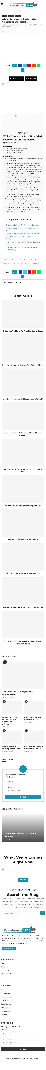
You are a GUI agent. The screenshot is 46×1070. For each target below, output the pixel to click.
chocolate (22, 259)
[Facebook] (7, 1064)
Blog (3, 977)
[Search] (44, 4)
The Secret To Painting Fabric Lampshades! (17, 693)
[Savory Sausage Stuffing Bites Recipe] (12, 737)
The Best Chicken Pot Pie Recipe (23, 540)
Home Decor (6, 997)
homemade (7, 263)
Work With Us (6, 974)
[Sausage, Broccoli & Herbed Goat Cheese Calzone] (23, 416)
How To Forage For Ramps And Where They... (23, 365)
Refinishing (5, 1007)
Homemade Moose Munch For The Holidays (23, 607)
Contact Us (5, 970)
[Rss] (32, 1064)
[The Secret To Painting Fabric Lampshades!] (23, 675)
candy (13, 259)
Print (21, 132)
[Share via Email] (22, 70)
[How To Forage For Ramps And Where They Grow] (23, 348)
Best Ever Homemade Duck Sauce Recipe (33, 747)
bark (5, 259)
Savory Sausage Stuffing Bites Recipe (11, 747)
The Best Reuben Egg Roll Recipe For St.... (23, 506)
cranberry (33, 259)
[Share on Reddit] (34, 65)
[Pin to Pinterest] (29, 65)
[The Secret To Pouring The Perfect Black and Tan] (23, 452)
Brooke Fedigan (16, 25)
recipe (27, 263)
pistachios (18, 263)
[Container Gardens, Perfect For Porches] (23, 828)
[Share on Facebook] (20, 65)
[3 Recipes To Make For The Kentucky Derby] (23, 314)
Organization (6, 1004)
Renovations (5, 1011)
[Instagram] (20, 1064)
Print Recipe (31, 78)
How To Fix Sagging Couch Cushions (32, 718)
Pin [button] (26, 132)
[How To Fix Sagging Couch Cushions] (34, 707)
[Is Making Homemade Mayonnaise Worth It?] (23, 382)
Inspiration (5, 1000)
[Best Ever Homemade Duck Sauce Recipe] (34, 737)
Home (3, 963)
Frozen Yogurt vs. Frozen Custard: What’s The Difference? (9, 720)
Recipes (4, 1014)
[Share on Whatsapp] (38, 65)
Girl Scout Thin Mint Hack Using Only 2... (23, 573)
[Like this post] (15, 65)
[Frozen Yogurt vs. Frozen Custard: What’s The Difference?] (12, 707)
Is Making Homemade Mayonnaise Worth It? (23, 234)
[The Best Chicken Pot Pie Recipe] (23, 523)
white (35, 263)
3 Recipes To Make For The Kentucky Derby (22, 225)
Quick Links (7, 959)
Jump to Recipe (17, 78)
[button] (23, 873)
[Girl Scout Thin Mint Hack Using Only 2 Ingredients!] (23, 557)
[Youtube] (26, 1064)
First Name (9, 777)
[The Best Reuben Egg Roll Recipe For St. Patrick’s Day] (23, 489)
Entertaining (5, 993)
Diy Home (6, 986)
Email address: (10, 787)
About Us (4, 967)
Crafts (3, 990)
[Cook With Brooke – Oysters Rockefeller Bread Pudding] (23, 624)
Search (42, 913)
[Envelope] (39, 1064)
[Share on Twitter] (25, 65)
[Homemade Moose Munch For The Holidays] (23, 591)
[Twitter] (13, 1064)
